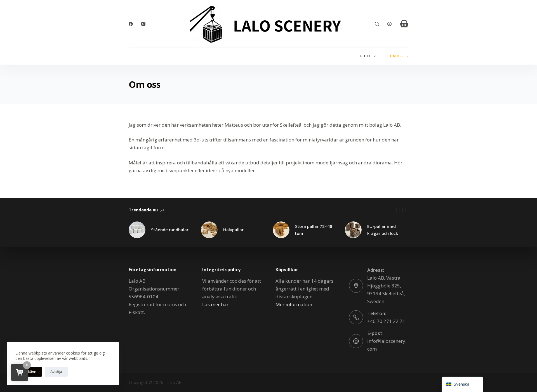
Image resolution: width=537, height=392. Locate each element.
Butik (365, 56)
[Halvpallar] (209, 229)
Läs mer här (215, 304)
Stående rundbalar (170, 229)
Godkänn (28, 371)
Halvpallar (233, 229)
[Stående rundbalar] (137, 229)
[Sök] (377, 24)
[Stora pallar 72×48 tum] (281, 229)
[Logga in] (389, 24)
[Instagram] (143, 24)
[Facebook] (131, 24)
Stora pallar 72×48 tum (313, 229)
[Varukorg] (404, 24)
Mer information (293, 304)
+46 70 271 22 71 (386, 321)
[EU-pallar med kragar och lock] (353, 229)
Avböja (56, 371)
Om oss (396, 56)
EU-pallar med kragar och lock (382, 229)
